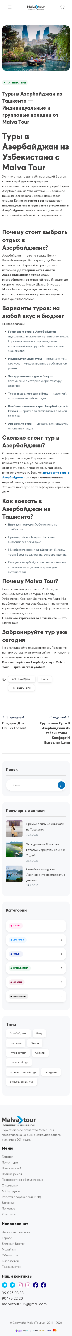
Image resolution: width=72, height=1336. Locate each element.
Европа (7, 1238)
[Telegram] (4, 1285)
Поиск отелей (11, 1168)
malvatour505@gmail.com (24, 1303)
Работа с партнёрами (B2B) (21, 1197)
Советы (17, 982)
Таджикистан (11, 1266)
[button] (62, 7)
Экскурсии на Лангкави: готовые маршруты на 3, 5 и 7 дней (45, 849)
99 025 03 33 (13, 1292)
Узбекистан (10, 1255)
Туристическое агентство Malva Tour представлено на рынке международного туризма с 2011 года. (31, 1134)
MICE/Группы (11, 1191)
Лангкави (18, 940)
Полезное (8, 1208)
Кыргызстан (10, 1261)
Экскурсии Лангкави (16, 1232)
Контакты (9, 1214)
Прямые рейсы (12, 1174)
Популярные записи (25, 810)
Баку (45, 679)
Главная (7, 1156)
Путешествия (16, 82)
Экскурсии (19, 996)
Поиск (12, 769)
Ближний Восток (13, 1243)
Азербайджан (22, 679)
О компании (10, 1185)
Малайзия (9, 1249)
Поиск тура (10, 1162)
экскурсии (51, 1072)
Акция (16, 926)
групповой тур (19, 1062)
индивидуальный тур (23, 1072)
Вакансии (8, 1202)
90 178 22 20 (12, 1298)
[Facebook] (35, 1285)
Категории (16, 910)
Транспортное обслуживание (22, 1179)
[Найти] (61, 785)
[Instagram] (20, 1285)
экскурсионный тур (22, 1081)
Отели (16, 954)
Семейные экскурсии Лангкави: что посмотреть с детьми (45, 874)
